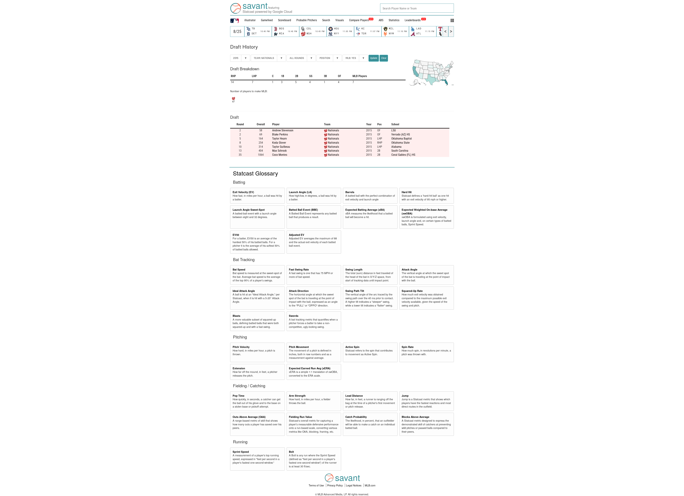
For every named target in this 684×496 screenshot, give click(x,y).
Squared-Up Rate (412, 291)
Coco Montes (279, 154)
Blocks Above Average (415, 417)
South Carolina (399, 150)
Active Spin (352, 347)
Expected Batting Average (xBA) (365, 209)
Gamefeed (267, 20)
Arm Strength (297, 395)
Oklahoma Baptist (401, 138)
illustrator (250, 20)
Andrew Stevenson (282, 130)
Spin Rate (408, 347)
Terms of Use (317, 485)
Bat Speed (239, 269)
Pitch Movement (299, 347)
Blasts (236, 315)
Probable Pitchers (306, 20)
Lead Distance (354, 395)
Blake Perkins (280, 134)
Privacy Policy (335, 485)
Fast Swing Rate (299, 269)
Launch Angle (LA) (300, 192)
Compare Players (359, 20)
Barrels (349, 192)
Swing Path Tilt (354, 291)
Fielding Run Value (300, 417)
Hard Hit (407, 192)
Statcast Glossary (255, 173)
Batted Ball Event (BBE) (303, 209)
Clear (383, 58)
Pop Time (238, 395)
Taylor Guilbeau (281, 146)
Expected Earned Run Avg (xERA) (309, 368)
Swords (293, 315)
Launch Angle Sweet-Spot (249, 209)
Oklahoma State (400, 142)
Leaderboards (415, 20)
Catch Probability (356, 417)
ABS (381, 20)
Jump (405, 395)
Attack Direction (299, 291)
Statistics (394, 20)
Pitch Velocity (241, 347)
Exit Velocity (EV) (243, 192)
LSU (393, 130)
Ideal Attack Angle (244, 291)
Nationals (333, 130)
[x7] (233, 98)
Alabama (396, 146)
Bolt (291, 451)
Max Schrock (279, 150)
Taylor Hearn (279, 138)
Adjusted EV (296, 235)
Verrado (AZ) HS (400, 134)
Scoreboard (284, 20)
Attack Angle (409, 269)
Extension (239, 368)
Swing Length (353, 269)
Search (326, 20)
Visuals (339, 20)
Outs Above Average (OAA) (249, 417)
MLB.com (370, 485)
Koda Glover (279, 142)
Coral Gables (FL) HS (403, 154)
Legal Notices (354, 485)
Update (373, 58)
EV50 (236, 235)
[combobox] (417, 8)
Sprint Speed (241, 451)
